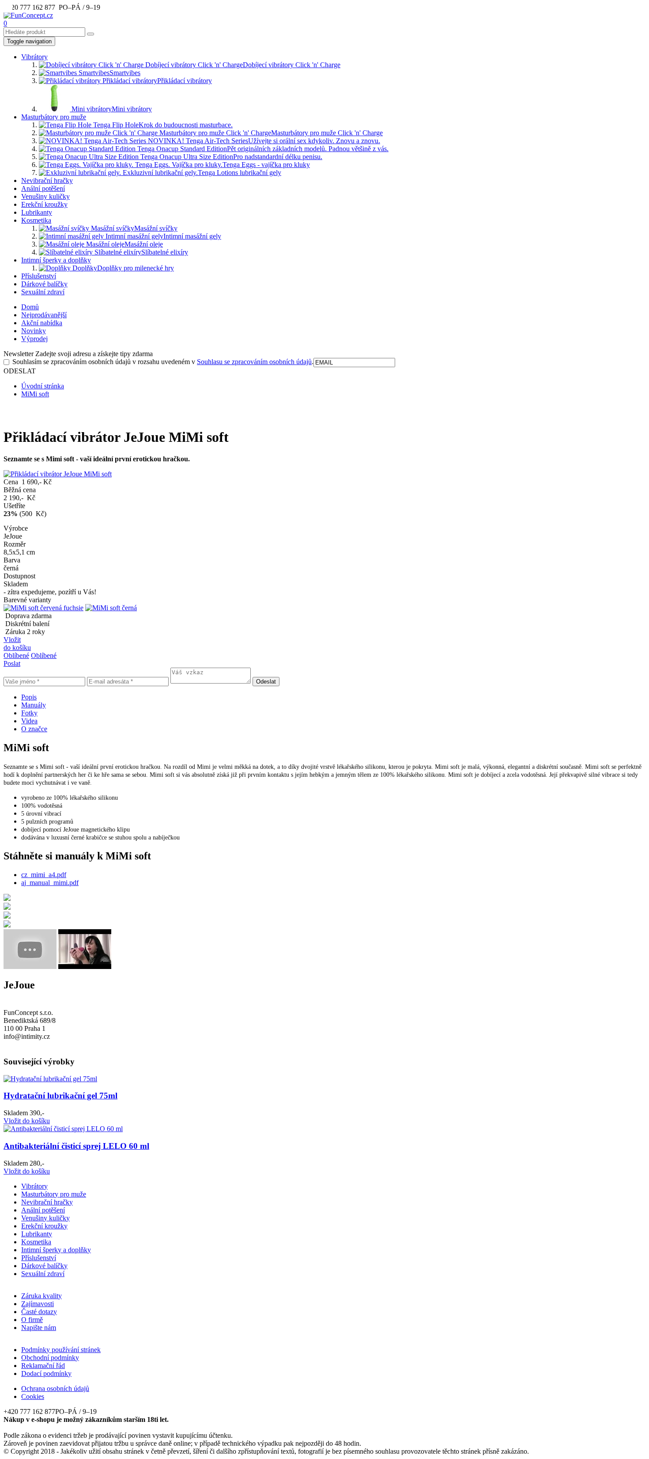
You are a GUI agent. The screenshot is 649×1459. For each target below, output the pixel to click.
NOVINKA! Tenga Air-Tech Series (263, 140)
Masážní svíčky (133, 228)
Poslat (12, 663)
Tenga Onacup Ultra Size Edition (230, 156)
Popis (29, 697)
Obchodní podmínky (50, 1357)
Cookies (32, 1396)
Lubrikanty (36, 212)
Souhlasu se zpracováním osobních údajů (254, 361)
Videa (29, 721)
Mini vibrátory (111, 109)
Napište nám (38, 1327)
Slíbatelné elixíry (140, 252)
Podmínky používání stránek (61, 1349)
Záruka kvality (41, 1295)
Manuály (33, 705)
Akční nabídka (41, 323)
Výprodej (34, 338)
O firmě (32, 1319)
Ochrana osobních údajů (55, 1388)
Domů (30, 307)
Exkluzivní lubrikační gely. (201, 172)
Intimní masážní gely (162, 236)
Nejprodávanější (44, 315)
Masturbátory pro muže (53, 117)
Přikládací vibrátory (156, 80)
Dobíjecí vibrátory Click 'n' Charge (241, 64)
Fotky (29, 713)
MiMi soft (35, 394)
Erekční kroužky (44, 204)
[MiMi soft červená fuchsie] (43, 608)
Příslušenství (38, 276)
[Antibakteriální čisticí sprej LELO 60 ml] (63, 1128)
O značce (34, 729)
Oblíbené (16, 655)
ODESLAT (20, 371)
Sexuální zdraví (42, 292)
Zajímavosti (37, 1303)
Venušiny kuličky (45, 196)
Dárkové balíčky (44, 284)
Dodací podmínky (46, 1373)
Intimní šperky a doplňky (56, 260)
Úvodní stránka (42, 386)
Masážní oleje (123, 244)
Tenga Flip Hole (162, 125)
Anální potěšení (43, 188)
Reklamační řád (43, 1365)
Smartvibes (108, 72)
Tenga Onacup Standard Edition (262, 148)
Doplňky (122, 268)
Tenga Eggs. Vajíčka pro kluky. (221, 164)
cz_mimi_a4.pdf (43, 874)
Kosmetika (36, 220)
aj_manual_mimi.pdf (50, 882)
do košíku (27, 1121)
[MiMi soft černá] (111, 608)
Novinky (33, 330)
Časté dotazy (39, 1311)
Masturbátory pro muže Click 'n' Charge (270, 133)
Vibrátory (34, 57)
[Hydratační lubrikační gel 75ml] (50, 1079)
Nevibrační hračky (47, 180)
